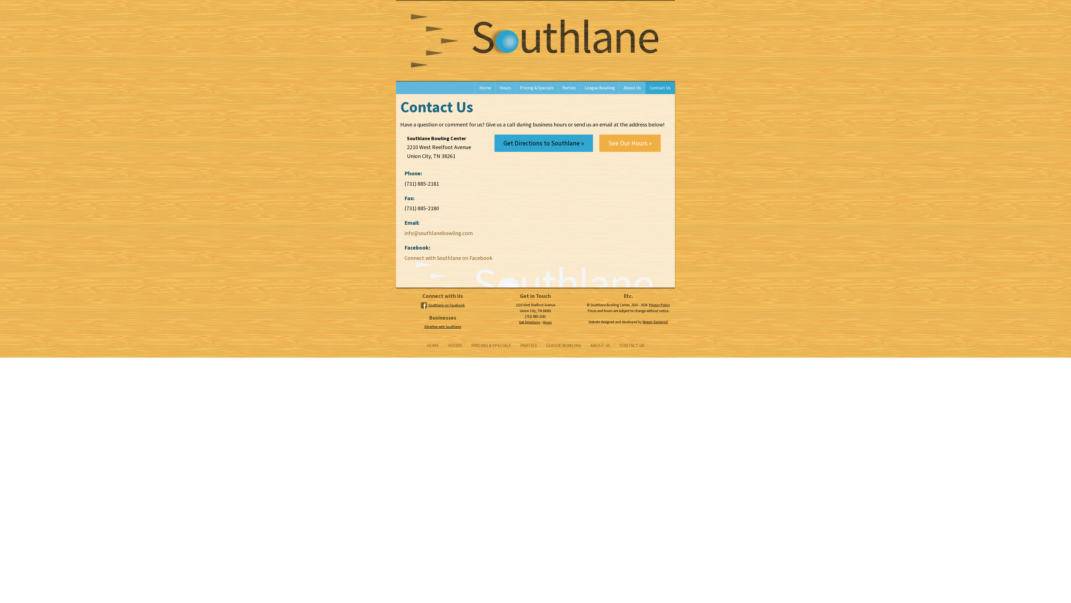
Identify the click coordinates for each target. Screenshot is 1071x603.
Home (485, 87)
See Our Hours (628, 143)
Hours (505, 87)
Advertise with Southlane (442, 326)
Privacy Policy (659, 305)
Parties (569, 87)
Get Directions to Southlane (541, 143)
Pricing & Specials (537, 87)
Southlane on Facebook (446, 305)
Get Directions (529, 322)
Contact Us (660, 87)
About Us (632, 87)
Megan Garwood (655, 322)
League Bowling (600, 87)
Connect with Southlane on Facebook (448, 257)
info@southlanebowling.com (438, 232)
